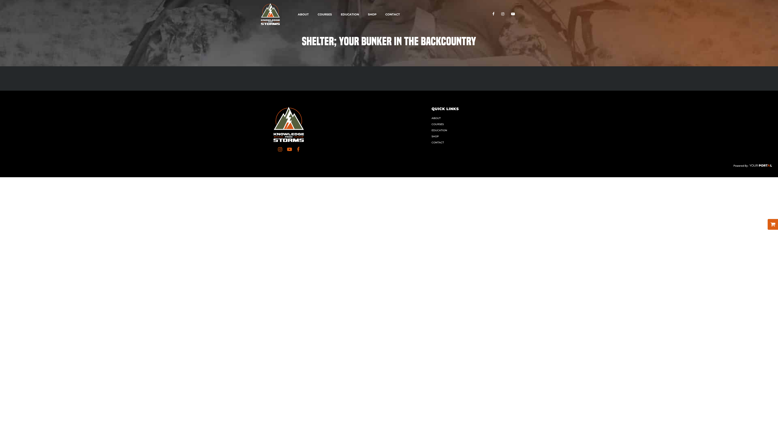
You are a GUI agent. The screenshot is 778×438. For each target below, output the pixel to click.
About (303, 14)
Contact (392, 14)
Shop (372, 14)
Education (350, 14)
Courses (325, 14)
